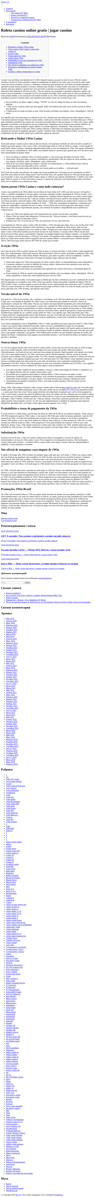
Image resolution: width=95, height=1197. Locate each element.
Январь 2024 (11, 645)
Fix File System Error (14, 967)
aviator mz (10, 860)
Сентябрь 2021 (12, 708)
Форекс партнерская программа (19, 1173)
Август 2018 (11, 757)
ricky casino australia (14, 1106)
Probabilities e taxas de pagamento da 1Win (25, 60)
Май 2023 (10, 663)
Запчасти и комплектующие (23, 17)
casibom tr (10, 898)
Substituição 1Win (15, 63)
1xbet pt (9, 817)
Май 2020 (10, 735)
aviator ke (10, 858)
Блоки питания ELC (19, 15)
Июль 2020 (10, 730)
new (7, 1043)
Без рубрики (11, 1149)
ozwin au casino (12, 1064)
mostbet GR (10, 1025)
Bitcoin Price (11, 882)
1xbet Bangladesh (13, 802)
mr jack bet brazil (12, 1039)
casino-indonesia (12, 929)
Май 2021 (10, 717)
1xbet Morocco (12, 815)
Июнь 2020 (10, 733)
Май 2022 (10, 690)
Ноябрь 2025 (11, 632)
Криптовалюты (12, 1151)
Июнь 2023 (10, 661)
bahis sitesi (10, 871)
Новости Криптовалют (15, 1162)
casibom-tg (10, 900)
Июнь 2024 (10, 634)
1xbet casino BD (12, 804)
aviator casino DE (13, 851)
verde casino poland (14, 1137)
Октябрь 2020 (11, 726)
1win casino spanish (14, 781)
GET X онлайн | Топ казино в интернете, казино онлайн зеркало (36, 536)
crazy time (10, 945)
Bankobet (9, 873)
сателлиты (10, 1164)
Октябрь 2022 (11, 679)
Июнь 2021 (10, 715)
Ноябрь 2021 (11, 704)
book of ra (10, 889)
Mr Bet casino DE (13, 1037)
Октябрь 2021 (11, 706)
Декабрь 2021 (11, 701)
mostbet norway (12, 1032)
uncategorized (11, 1128)
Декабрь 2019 (11, 742)
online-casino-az (12, 1057)
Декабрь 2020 (11, 722)
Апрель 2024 (11, 639)
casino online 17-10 (13, 911)
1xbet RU (10, 819)
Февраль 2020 (12, 739)
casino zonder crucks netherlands (19, 925)
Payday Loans (11, 1068)
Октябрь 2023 (11, 652)
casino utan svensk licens (15, 922)
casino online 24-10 (13, 913)
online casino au (12, 1052)
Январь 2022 (11, 699)
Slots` (8, 1115)
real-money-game (13, 1097)
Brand (8, 896)
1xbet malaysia (12, 813)
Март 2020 (10, 737)
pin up (8, 1075)
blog (7, 887)
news (54, 36)
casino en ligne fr (12, 907)
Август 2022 (11, 683)
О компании (11, 22)
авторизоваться (45, 578)
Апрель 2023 (11, 666)
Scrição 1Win (13, 54)
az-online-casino (12, 864)
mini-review (10, 1001)
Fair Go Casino (12, 958)
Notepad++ (10, 1050)
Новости (9, 1160)
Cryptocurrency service (15, 952)
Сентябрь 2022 (12, 681)
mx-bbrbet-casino (13, 1041)
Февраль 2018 (12, 764)
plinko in (9, 1084)
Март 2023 (10, 668)
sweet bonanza (11, 1124)
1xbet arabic (10, 799)
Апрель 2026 (11, 621)
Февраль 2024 (12, 643)
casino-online (11, 931)
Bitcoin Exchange (13, 878)
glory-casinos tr (12, 978)
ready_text (10, 1093)
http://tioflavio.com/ (69, 387)
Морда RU (10, 1158)
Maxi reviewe (11, 999)
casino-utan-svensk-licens (16, 936)
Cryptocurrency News (14, 949)
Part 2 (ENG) (11, 1066)
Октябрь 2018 (11, 753)
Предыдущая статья (9, 518)
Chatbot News (11, 938)
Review (9, 1099)
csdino (8, 954)
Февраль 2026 (12, 625)
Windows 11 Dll (12, 1146)
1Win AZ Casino (12, 779)
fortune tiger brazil (13, 974)
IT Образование (12, 990)
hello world (10, 981)
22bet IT (9, 831)
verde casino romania (14, 1140)
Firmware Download (14, 965)
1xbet (8, 795)
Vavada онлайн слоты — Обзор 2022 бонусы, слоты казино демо (35, 549)
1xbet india (10, 806)
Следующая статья (9, 521)
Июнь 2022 (10, 688)
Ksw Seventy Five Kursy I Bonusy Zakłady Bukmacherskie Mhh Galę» (34, 595)
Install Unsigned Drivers (15, 983)
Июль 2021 (10, 713)
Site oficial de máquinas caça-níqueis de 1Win (26, 65)
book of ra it (10, 891)
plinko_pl (9, 1088)
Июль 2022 (10, 686)
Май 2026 (10, 619)
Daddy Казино (12, 598)
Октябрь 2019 (11, 744)
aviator (8, 846)
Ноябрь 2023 (11, 650)
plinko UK (10, 1086)
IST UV (19, 1195)
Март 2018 (10, 762)
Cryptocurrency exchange (16, 947)
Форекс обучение (13, 1171)
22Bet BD (10, 828)
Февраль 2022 (12, 697)
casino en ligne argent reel (16, 905)
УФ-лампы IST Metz (19, 13)
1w (7, 777)
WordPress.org (11, 1191)
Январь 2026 (11, 627)
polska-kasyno (11, 1090)
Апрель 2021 (11, 719)
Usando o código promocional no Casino (24, 72)
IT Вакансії (10, 987)
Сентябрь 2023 (12, 654)
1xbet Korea (11, 808)
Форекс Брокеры (13, 1169)
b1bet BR (9, 866)
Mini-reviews (11, 1003)
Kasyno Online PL (13, 994)
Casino (8, 902)
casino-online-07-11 (13, 934)
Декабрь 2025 (11, 630)
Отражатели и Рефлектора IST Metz (26, 20)
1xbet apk (10, 797)
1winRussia (10, 793)
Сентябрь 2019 (12, 746)
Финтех (9, 1167)
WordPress (58, 1195)
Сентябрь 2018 (12, 755)
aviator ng (10, 862)
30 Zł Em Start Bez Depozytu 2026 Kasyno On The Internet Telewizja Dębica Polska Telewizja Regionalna (48, 602)
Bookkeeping (11, 893)
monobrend (10, 1016)
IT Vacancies (11, 985)
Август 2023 (11, 657)
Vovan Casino (11, 1142)
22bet (8, 826)
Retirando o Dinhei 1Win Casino (21, 47)
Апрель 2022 (11, 692)
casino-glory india (13, 927)
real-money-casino (13, 1095)
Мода (8, 1155)
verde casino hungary (14, 1135)
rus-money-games (13, 1108)
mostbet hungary (12, 1028)
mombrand (10, 1005)
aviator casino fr (12, 853)
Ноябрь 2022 (11, 677)
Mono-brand (11, 1012)
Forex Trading (11, 972)
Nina (12, 36)
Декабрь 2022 (11, 675)
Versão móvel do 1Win (17, 56)
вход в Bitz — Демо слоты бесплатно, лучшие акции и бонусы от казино (39, 563)
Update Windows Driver (15, 1133)
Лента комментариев (15, 1188)
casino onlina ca (12, 909)
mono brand (10, 1008)
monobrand (10, 1014)
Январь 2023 (11, 672)
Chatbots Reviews (13, 940)
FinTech (9, 963)
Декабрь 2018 (11, 751)
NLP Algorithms (12, 1048)
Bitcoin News (11, 880)
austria (8, 844)
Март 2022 (10, 695)
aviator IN (10, 855)
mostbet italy (11, 1030)
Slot (7, 1111)
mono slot (10, 1010)
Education (10, 956)
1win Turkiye (11, 788)
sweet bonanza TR (13, 1126)
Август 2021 (11, 710)
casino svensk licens (14, 920)
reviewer (9, 1104)
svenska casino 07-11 (14, 1122)
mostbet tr (10, 1034)
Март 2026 (10, 623)
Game (8, 976)
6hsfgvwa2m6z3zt (13, 593)
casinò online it (12, 918)
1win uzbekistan (12, 790)
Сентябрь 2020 (12, 728)
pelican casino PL (13, 1070)
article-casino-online (14, 842)
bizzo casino (11, 884)
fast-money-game (12, 961)
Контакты (10, 24)
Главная (9, 8)
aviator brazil (11, 849)
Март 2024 (10, 641)
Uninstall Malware (13, 1131)
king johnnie (11, 996)
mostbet (9, 1023)
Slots (8, 1113)
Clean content (11, 943)
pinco (8, 1079)
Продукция (10, 11)
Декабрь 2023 (11, 648)
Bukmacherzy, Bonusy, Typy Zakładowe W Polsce (26, 600)
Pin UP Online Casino (14, 1077)
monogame (10, 1019)
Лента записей (12, 1186)
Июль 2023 (10, 659)
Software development (15, 1120)
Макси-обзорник (13, 1153)
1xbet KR (10, 810)
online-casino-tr (12, 1059)
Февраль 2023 (12, 670)
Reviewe (9, 1102)
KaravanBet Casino (13, 992)
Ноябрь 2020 (11, 724)
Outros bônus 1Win (15, 58)
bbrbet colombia (12, 875)
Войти (8, 1184)
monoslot (9, 1021)
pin (7, 1072)
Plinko (8, 1081)
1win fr (9, 784)
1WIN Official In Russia (15, 786)
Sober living (10, 1117)
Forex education (12, 969)
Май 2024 (10, 636)
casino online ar (12, 916)
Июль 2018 (10, 760)
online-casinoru (12, 1061)
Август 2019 (11, 748)
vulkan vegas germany (15, 1144)
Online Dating (11, 1055)
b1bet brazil (10, 869)
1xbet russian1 (11, 822)
